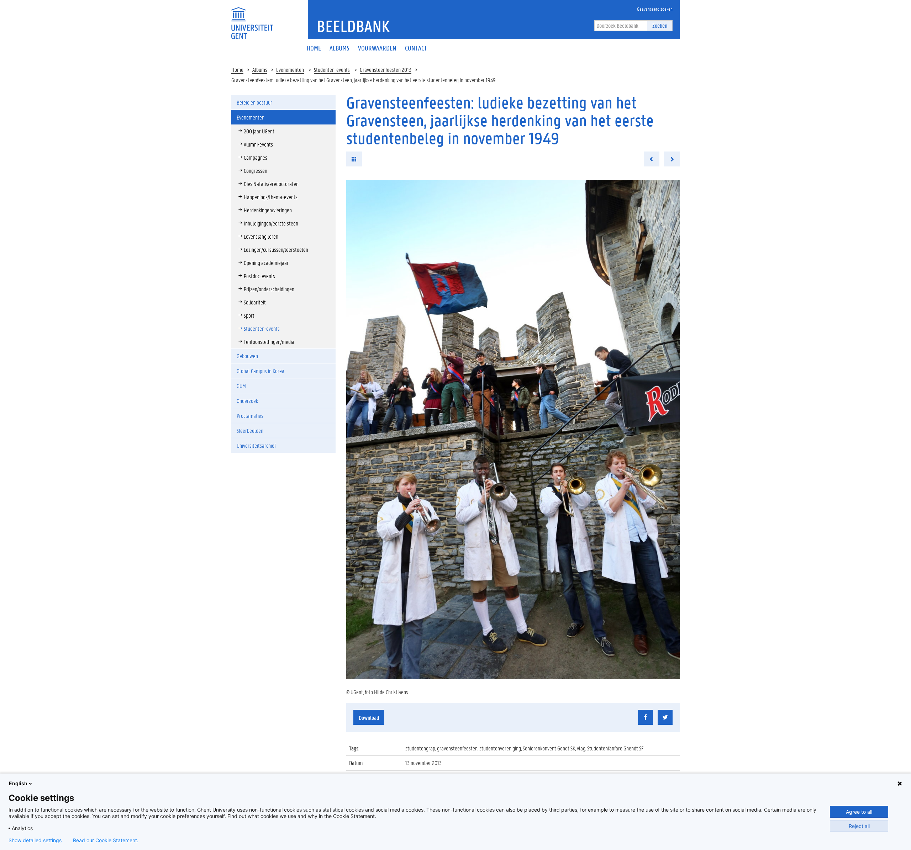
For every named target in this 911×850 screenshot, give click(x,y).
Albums (259, 69)
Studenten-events (332, 69)
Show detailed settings (35, 840)
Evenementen (290, 69)
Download (369, 717)
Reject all (859, 826)
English (18, 783)
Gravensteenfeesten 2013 (385, 69)
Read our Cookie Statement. (105, 840)
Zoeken (659, 25)
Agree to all (859, 812)
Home (237, 69)
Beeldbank (353, 26)
